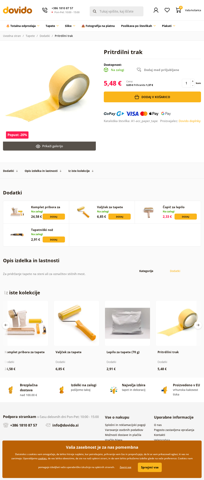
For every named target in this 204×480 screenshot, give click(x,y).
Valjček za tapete (110, 207)
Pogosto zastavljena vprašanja (174, 430)
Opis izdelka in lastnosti (41, 171)
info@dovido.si (65, 425)
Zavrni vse (125, 467)
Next (198, 325)
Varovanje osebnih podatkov (124, 430)
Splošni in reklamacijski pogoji (125, 425)
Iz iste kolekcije (79, 171)
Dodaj (53, 216)
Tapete (30, 36)
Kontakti (159, 435)
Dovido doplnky (190, 121)
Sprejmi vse (150, 467)
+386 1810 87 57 (23, 425)
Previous (6, 325)
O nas (158, 425)
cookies (42, 458)
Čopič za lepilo (173, 207)
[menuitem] (22, 26)
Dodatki (45, 36)
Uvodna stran (12, 36)
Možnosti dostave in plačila (123, 435)
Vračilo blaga (113, 440)
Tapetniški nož (42, 230)
